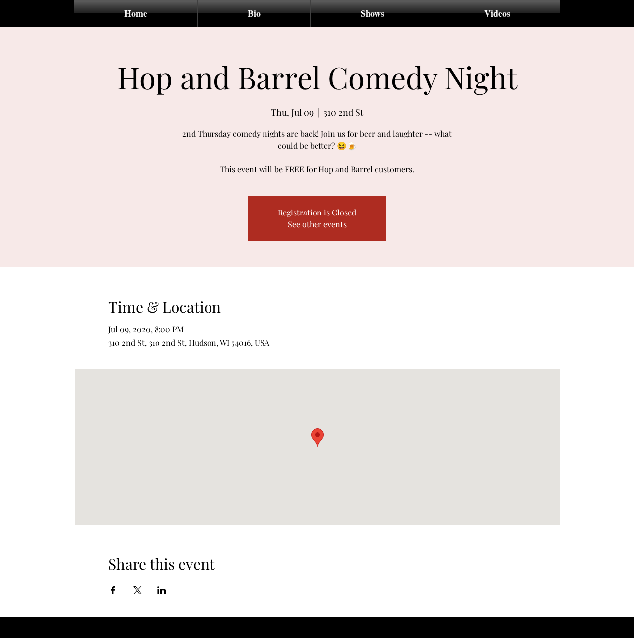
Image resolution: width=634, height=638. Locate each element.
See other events (317, 224)
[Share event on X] (137, 590)
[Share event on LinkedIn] (161, 590)
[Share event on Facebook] (113, 590)
